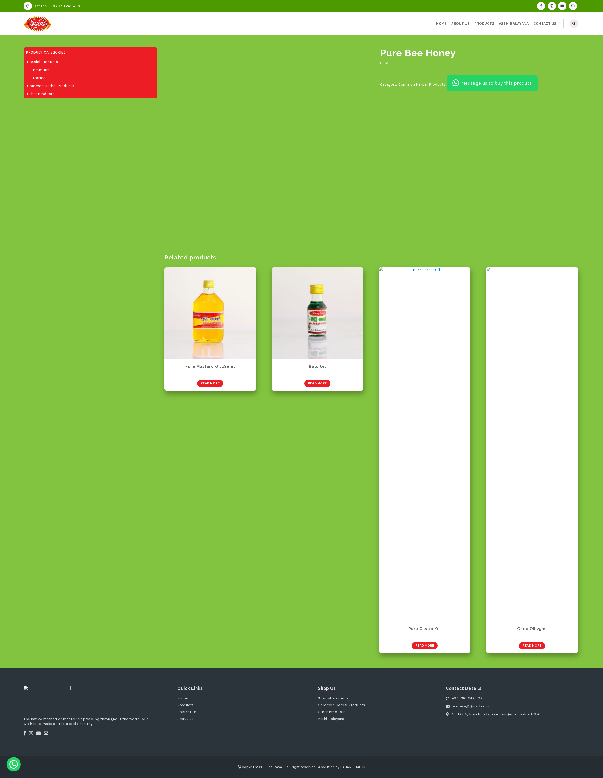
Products (484, 23)
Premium (41, 69)
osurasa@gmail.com (470, 706)
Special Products (42, 61)
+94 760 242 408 (467, 698)
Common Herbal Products (50, 86)
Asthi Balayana (514, 23)
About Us (460, 23)
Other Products (40, 94)
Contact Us (544, 23)
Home (441, 23)
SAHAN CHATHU (352, 767)
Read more (210, 383)
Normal (40, 77)
